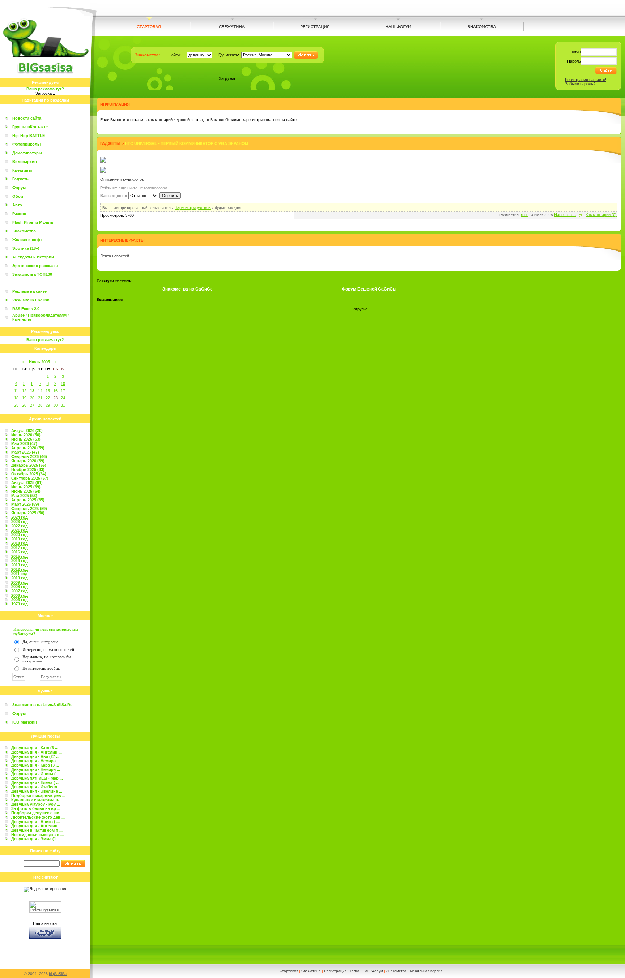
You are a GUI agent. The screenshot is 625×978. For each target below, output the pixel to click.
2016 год (19, 552)
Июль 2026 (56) (26, 435)
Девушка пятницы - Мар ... (37, 778)
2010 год (19, 578)
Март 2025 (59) (25, 504)
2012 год (19, 569)
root (524, 215)
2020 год (19, 534)
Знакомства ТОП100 (32, 274)
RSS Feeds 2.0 (25, 308)
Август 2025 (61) (27, 482)
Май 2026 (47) (24, 443)
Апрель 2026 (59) (27, 448)
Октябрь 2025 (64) (28, 474)
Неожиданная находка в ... (37, 834)
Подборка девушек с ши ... (37, 813)
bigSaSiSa (58, 973)
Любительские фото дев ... (38, 817)
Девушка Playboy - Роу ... (35, 804)
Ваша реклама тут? (45, 89)
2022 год (19, 526)
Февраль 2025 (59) (29, 508)
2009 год (19, 582)
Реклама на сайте (29, 291)
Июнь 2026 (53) (26, 439)
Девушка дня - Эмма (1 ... (35, 839)
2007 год (19, 591)
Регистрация (335, 971)
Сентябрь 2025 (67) (29, 478)
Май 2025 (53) (24, 495)
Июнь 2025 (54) (26, 491)
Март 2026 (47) (25, 452)
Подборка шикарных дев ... (38, 795)
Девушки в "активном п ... (37, 830)
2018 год (19, 543)
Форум (19, 187)
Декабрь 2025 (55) (28, 465)
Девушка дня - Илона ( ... (35, 774)
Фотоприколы (26, 144)
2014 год (19, 560)
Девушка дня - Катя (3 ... (34, 748)
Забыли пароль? (580, 84)
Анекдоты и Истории (33, 257)
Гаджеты (20, 179)
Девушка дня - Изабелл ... (36, 787)
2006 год (19, 595)
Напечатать (565, 215)
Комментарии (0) (601, 215)
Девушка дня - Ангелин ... (36, 752)
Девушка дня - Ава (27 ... (35, 756)
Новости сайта (26, 118)
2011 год (19, 573)
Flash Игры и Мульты (33, 222)
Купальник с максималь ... (37, 800)
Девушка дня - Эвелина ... (36, 791)
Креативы (22, 170)
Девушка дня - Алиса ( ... (35, 821)
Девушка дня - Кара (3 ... (35, 765)
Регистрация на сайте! (585, 79)
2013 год (19, 565)
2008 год (19, 586)
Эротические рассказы (35, 265)
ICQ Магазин (24, 722)
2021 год (19, 530)
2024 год (19, 517)
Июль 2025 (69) (26, 487)
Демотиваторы (27, 153)
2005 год (19, 599)
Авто (17, 205)
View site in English (31, 300)
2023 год (19, 521)
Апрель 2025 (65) (27, 500)
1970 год (19, 604)
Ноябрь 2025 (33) (27, 469)
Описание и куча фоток (122, 179)
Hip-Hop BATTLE (28, 135)
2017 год (19, 547)
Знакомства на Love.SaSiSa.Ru (42, 705)
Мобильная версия (426, 971)
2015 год (19, 556)
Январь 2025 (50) (27, 513)
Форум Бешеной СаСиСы (369, 289)
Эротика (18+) (25, 248)
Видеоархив (24, 161)
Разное (19, 213)
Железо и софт (27, 239)
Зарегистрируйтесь (193, 207)
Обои (17, 196)
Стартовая (289, 971)
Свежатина (311, 971)
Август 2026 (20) (27, 430)
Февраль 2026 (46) (29, 456)
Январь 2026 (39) (27, 461)
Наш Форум (373, 971)
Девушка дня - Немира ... (35, 761)
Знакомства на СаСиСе (187, 289)
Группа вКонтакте (30, 127)
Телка (355, 971)
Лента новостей (114, 256)
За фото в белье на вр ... (35, 808)
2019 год (19, 539)
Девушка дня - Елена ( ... (35, 782)
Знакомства (24, 231)
